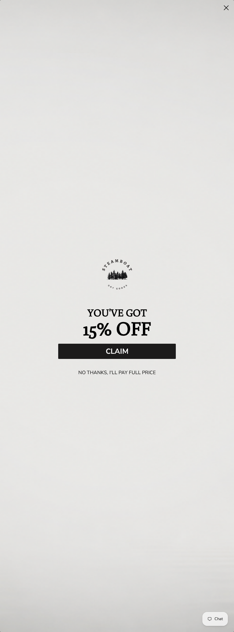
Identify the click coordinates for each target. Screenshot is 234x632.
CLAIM (117, 351)
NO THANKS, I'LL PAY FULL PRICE (117, 372)
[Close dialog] (226, 7)
